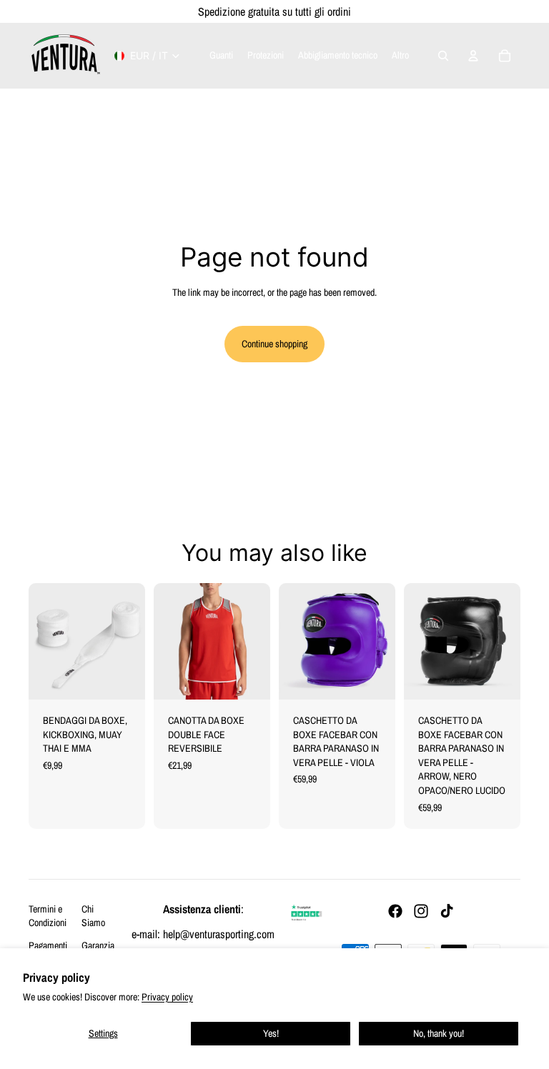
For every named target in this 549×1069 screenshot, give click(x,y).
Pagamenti (48, 945)
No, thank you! (438, 1033)
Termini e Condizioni (47, 916)
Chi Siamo (93, 916)
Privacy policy (167, 996)
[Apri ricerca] (443, 55)
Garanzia (97, 945)
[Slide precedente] (165, 641)
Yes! (271, 1033)
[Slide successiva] (259, 641)
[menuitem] (400, 55)
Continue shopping (274, 343)
